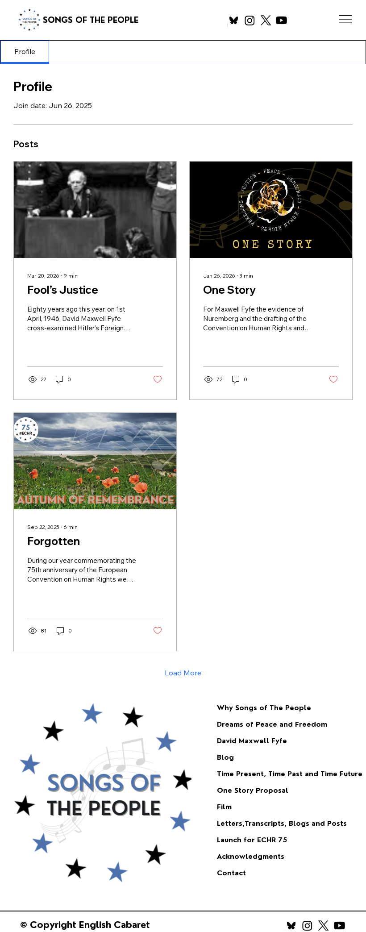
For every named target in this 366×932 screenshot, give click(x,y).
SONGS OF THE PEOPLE (92, 20)
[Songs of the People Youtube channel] (281, 20)
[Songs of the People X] (265, 20)
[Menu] (346, 19)
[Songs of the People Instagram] (249, 20)
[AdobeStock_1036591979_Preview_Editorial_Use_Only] (233, 20)
